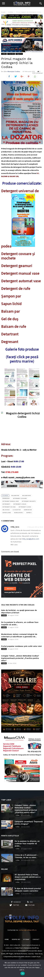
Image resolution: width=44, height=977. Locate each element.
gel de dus (6, 509)
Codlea (4, 53)
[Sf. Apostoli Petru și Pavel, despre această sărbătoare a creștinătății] (7, 877)
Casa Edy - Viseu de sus (35, 954)
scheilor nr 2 (18, 512)
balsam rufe (26, 495)
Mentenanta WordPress (31, 948)
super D (28, 512)
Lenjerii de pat (36, 957)
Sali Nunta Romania (20, 954)
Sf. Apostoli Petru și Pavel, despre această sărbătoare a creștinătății (27, 877)
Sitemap (26, 939)
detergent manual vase (10, 501)
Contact (36, 939)
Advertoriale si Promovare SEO (27, 951)
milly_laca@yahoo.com (30, 539)
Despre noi (16, 939)
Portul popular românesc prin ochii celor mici (21, 646)
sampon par (28, 509)
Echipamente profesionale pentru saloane (17, 957)
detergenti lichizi (25, 507)
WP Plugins (9, 954)
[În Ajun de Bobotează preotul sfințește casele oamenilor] (7, 891)
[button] (40, 3)
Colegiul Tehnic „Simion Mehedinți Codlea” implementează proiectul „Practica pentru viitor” (20, 658)
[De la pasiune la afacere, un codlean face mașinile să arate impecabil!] (7, 844)
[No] (41, 968)
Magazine (19, 53)
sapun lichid (6, 512)
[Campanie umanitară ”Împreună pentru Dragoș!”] (7, 824)
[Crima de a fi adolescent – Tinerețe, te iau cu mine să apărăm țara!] (7, 858)
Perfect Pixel (18, 948)
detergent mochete (29, 501)
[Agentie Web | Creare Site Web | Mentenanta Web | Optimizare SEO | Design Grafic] (22, 490)
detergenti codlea (19, 504)
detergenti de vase (8, 507)
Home (7, 939)
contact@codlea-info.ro (27, 930)
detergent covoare (20, 498)
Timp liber (11, 53)
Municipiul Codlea (14, 71)
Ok (23, 973)
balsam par (15, 495)
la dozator (17, 509)
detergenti (6, 504)
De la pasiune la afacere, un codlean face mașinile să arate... (27, 843)
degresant (6, 498)
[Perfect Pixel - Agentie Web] (22, 597)
